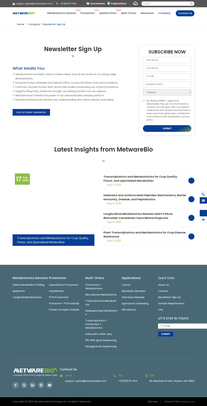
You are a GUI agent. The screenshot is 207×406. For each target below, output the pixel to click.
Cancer (126, 285)
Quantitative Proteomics (63, 285)
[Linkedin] (33, 385)
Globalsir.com (187, 401)
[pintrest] (41, 385)
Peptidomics (56, 291)
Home (20, 24)
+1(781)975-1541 (68, 3)
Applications (131, 278)
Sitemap (153, 401)
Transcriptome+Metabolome (100, 302)
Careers (163, 291)
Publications (118, 3)
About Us (163, 285)
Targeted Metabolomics (27, 297)
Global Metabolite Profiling (28, 285)
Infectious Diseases (133, 297)
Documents (97, 3)
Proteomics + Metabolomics (93, 286)
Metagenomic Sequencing (100, 346)
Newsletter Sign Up (54, 24)
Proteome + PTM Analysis (64, 303)
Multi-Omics (94, 278)
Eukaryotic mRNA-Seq (98, 334)
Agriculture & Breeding (135, 303)
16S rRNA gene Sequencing (101, 340)
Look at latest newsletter (31, 112)
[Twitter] (24, 385)
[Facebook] (16, 385)
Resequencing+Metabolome (101, 312)
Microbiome (129, 309)
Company (34, 24)
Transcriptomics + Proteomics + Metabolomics (96, 324)
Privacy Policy (172, 401)
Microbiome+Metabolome (101, 294)
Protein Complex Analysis (64, 309)
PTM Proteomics (58, 297)
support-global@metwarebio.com (34, 3)
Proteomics (57, 278)
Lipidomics (19, 291)
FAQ (160, 309)
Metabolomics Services (30, 278)
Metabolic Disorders (134, 291)
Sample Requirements (171, 303)
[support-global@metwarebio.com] (203, 200)
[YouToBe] (50, 385)
